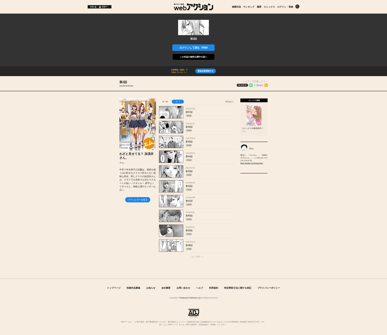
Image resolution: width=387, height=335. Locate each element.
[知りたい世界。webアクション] (193, 8)
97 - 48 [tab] (165, 102)
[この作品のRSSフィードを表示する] (266, 85)
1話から (231, 102)
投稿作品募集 (133, 288)
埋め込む (260, 85)
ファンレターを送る (137, 199)
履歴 (259, 6)
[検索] (297, 6)
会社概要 (166, 288)
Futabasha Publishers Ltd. (190, 298)
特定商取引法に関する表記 (237, 288)
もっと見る (195, 257)
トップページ (114, 288)
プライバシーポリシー (268, 288)
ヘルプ (199, 288)
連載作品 (236, 6)
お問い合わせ (183, 288)
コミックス (269, 6)
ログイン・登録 (285, 6)
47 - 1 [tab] (178, 102)
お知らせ (150, 288)
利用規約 (213, 288)
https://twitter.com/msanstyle (251, 163)
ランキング (249, 6)
